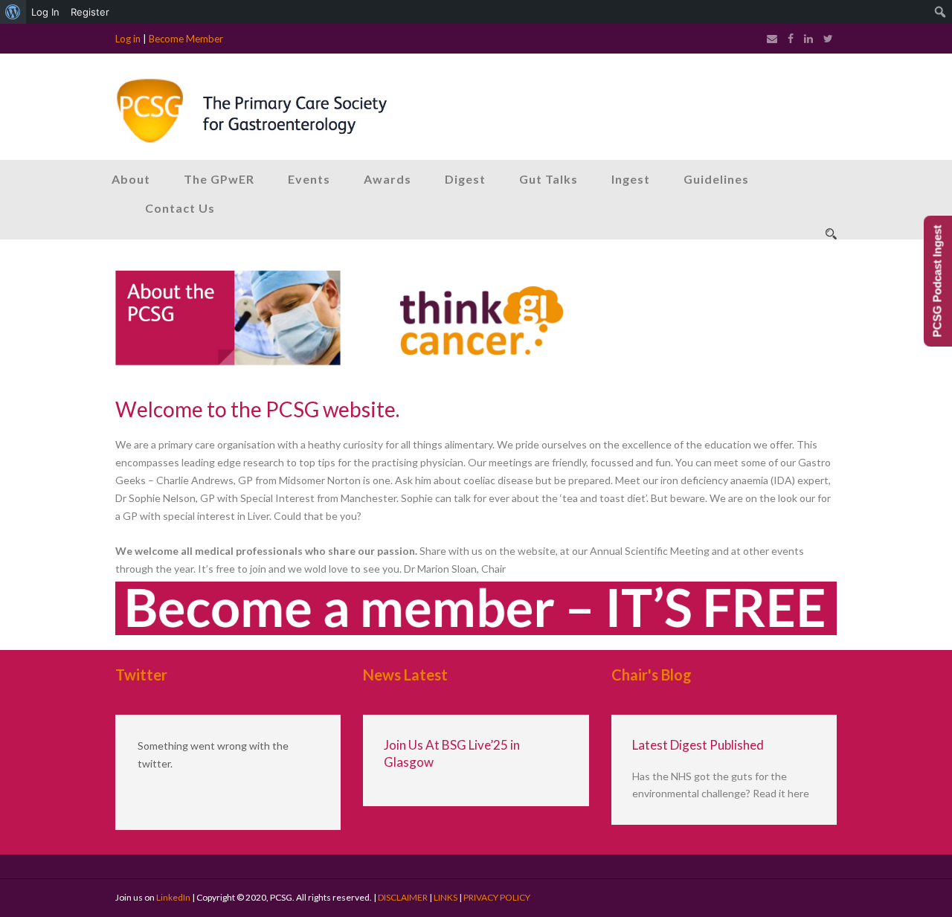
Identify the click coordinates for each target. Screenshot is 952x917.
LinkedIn (173, 897)
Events (309, 179)
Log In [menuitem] (45, 12)
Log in (128, 39)
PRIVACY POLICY (496, 897)
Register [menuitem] (90, 12)
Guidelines (716, 179)
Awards (387, 179)
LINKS (445, 897)
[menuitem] (13, 12)
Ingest (630, 179)
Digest (465, 179)
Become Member (186, 39)
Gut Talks (548, 179)
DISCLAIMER (403, 897)
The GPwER (219, 179)
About (131, 179)
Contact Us (180, 208)
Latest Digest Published (698, 745)
